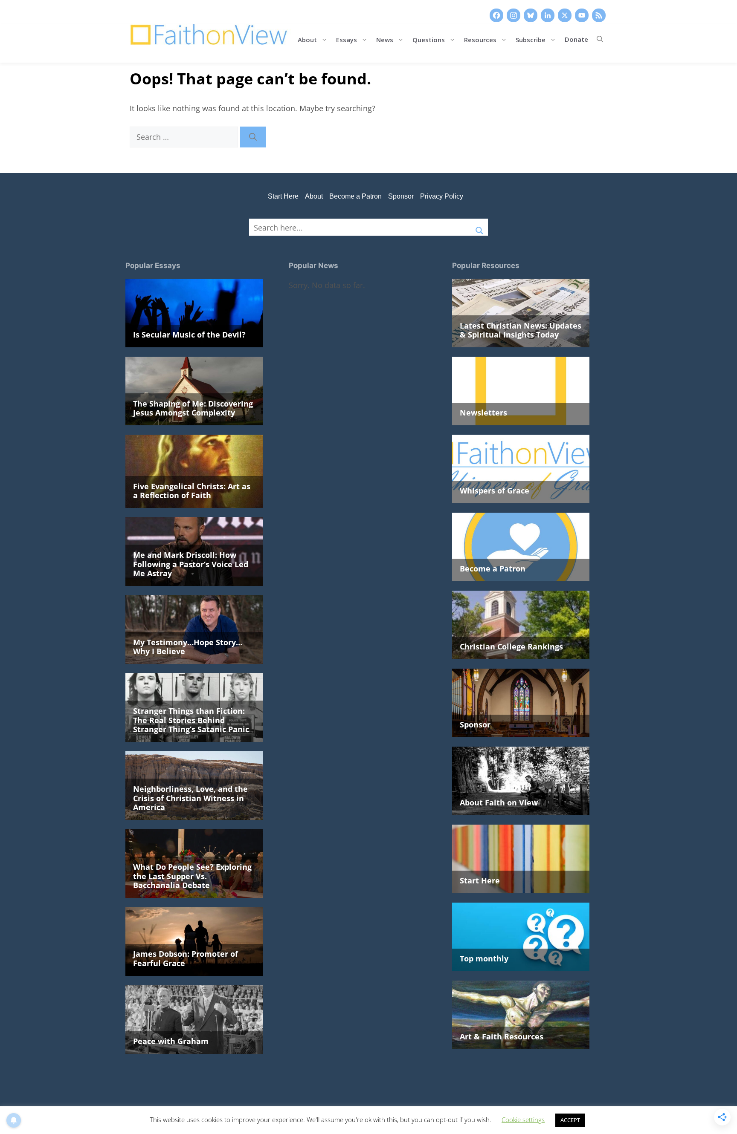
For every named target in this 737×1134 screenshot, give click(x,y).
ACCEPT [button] (570, 1120)
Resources (480, 39)
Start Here (283, 196)
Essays (346, 39)
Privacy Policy (441, 196)
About (307, 39)
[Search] (253, 137)
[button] (599, 39)
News (384, 39)
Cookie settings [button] (523, 1119)
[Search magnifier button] (479, 227)
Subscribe (530, 39)
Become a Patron (355, 196)
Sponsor (401, 196)
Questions (428, 39)
